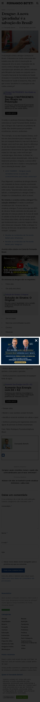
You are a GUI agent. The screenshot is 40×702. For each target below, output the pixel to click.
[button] (36, 340)
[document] (20, 351)
